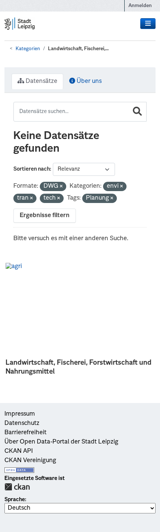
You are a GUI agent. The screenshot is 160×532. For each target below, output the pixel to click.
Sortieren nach (31, 169)
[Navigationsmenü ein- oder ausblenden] (148, 23)
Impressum (19, 414)
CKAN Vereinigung (30, 461)
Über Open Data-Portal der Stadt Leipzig (61, 442)
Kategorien (28, 48)
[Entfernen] (61, 187)
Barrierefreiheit (25, 433)
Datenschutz (21, 423)
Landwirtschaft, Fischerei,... (78, 48)
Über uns (88, 81)
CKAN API (18, 451)
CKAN (17, 487)
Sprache (14, 499)
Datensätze (40, 81)
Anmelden (140, 5)
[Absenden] (137, 112)
